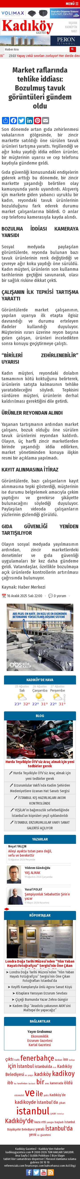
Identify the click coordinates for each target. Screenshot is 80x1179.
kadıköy (42, 1074)
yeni (32, 1134)
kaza (37, 1122)
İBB (65, 1060)
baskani (31, 1083)
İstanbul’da (47, 1102)
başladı (59, 1122)
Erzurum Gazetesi (39, 1040)
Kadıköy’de (58, 1095)
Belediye (60, 1114)
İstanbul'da (59, 1128)
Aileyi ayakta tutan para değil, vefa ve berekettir (30, 853)
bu (15, 1083)
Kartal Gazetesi (40, 1045)
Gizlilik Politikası (39, 1155)
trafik (17, 1060)
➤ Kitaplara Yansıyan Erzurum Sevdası (39, 993)
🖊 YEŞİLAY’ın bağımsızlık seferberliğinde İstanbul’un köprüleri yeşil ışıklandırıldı (39, 813)
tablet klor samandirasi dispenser (24, 1159)
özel (54, 1067)
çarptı (53, 1113)
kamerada (56, 1083)
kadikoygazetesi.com (18, 1152)
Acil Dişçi (71, 1165)
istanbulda (43, 1066)
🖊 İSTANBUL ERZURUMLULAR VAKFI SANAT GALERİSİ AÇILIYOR (40, 825)
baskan (58, 1059)
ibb (10, 1082)
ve (30, 1092)
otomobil (19, 1095)
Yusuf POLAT (33, 889)
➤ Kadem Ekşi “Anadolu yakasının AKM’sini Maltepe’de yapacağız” (40, 1008)
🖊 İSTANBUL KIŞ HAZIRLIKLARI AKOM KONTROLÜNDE (40, 800)
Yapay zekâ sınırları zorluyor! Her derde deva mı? (44, 56)
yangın (30, 1075)
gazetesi (45, 1135)
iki (38, 1135)
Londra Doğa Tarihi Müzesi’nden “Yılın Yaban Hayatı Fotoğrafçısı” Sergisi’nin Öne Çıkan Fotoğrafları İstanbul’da (39, 965)
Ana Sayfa (21, 1155)
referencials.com (14, 1165)
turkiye (72, 1060)
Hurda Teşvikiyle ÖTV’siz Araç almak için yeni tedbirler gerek (40, 764)
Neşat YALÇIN (17, 846)
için (12, 1066)
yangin (50, 1122)
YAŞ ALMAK (32, 873)
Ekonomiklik (39, 1036)
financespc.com (34, 1165)
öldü (68, 1082)
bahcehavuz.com (54, 1165)
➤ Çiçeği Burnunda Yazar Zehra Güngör (40, 999)
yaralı (40, 1129)
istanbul (32, 1111)
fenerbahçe (37, 1058)
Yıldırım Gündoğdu (37, 868)
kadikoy (63, 1073)
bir (40, 1082)
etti (43, 1122)
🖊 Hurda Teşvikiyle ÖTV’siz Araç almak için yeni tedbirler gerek (40, 776)
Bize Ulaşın (58, 1155)
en (26, 1075)
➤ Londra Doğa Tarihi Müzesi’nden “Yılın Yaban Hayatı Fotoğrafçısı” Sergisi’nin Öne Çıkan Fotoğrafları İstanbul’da (40, 976)
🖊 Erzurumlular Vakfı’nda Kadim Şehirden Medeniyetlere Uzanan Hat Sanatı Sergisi (40, 788)
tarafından (22, 1083)
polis (46, 1095)
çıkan (62, 1102)
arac (47, 1083)
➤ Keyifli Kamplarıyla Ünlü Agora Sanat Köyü (40, 987)
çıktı (9, 1059)
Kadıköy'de (19, 1121)
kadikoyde (25, 1102)
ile (39, 1094)
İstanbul (25, 1066)
